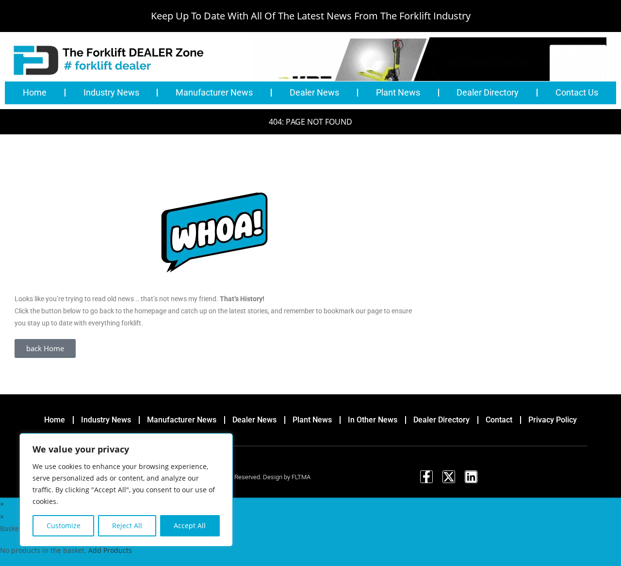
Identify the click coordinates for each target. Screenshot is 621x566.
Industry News (111, 92)
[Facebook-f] (426, 476)
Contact (499, 419)
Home (35, 92)
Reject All (127, 525)
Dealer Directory (488, 92)
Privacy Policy (552, 419)
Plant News (398, 92)
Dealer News (314, 92)
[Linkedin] (471, 476)
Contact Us (577, 92)
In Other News (372, 419)
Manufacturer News (214, 92)
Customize (64, 525)
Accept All (190, 525)
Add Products (110, 550)
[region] (126, 490)
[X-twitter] (448, 476)
